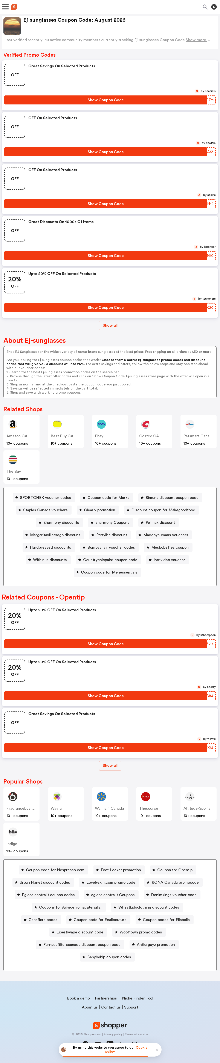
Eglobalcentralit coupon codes (48, 895)
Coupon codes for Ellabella (166, 920)
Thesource (148, 808)
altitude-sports (197, 808)
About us (90, 1007)
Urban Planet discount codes (45, 882)
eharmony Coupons (112, 522)
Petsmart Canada (198, 436)
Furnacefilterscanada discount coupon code (82, 945)
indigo (11, 844)
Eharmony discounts (61, 522)
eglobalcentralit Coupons (113, 895)
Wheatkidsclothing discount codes (148, 907)
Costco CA (149, 436)
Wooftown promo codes (141, 932)
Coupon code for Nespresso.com (55, 870)
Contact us (111, 1007)
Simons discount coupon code (172, 498)
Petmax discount (160, 522)
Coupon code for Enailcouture (100, 920)
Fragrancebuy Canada (25, 808)
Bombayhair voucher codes (111, 547)
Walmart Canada (109, 808)
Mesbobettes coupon (170, 547)
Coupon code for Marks (108, 498)
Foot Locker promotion (121, 870)
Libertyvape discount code (80, 932)
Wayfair (57, 808)
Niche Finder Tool (137, 998)
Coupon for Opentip (174, 870)
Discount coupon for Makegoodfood (163, 510)
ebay (99, 436)
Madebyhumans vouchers (165, 535)
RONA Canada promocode (175, 882)
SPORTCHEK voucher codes (45, 498)
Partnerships (106, 998)
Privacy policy (113, 1034)
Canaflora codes (43, 920)
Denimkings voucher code (174, 895)
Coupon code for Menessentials (109, 572)
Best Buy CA (62, 436)
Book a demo (78, 998)
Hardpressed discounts (50, 547)
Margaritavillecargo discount (55, 535)
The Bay (13, 471)
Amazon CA (17, 436)
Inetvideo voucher (169, 560)
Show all (110, 325)
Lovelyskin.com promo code (110, 882)
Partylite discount (111, 535)
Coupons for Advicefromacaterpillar (70, 907)
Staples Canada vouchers (45, 510)
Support (131, 1007)
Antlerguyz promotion (156, 945)
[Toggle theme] (214, 7)
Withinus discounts (50, 560)
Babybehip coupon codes (109, 957)
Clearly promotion (99, 510)
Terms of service (136, 1034)
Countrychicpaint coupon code (110, 560)
